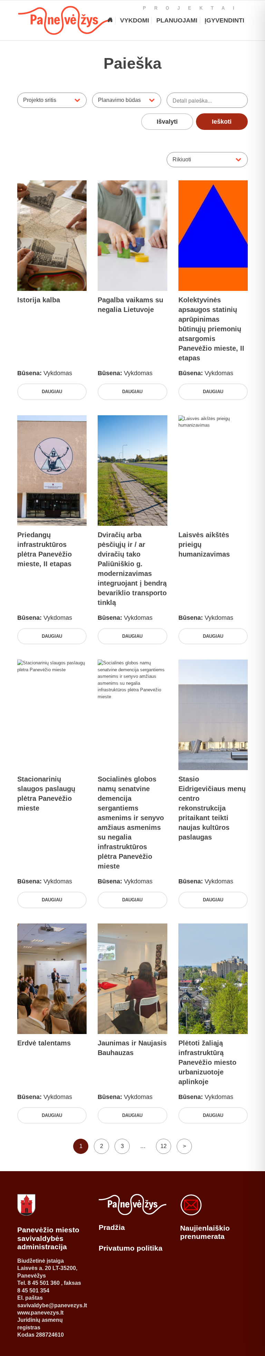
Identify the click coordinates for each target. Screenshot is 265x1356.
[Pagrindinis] (110, 20)
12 (163, 1146)
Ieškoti (222, 121)
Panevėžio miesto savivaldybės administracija (48, 1238)
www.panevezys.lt (40, 1313)
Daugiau (52, 391)
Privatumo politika (131, 1248)
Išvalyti (167, 121)
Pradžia (112, 1227)
